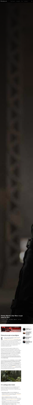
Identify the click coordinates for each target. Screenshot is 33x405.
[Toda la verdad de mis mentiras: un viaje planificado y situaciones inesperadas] (24, 332)
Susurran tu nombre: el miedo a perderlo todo (29, 329)
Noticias (7, 319)
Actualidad (3, 319)
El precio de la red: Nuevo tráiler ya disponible (29, 338)
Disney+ (13, 366)
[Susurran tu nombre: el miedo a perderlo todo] (24, 329)
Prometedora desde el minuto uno (11, 399)
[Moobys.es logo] (4, 1)
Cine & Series (11, 319)
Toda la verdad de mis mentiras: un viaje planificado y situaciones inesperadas (29, 333)
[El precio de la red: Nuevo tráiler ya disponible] (24, 338)
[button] (32, 1)
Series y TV (15, 319)
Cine (26, 330)
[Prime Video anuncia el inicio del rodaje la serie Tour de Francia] (24, 342)
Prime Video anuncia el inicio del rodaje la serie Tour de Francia (29, 342)
